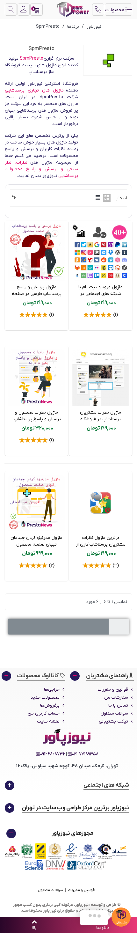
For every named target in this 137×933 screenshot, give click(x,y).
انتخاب (120, 198)
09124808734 (52, 754)
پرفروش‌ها (50, 705)
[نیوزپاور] (73, 9)
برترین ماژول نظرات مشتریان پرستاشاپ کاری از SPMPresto (101, 544)
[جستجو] (11, 10)
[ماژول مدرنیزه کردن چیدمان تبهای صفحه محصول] (36, 503)
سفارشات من (116, 697)
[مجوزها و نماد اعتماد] (67, 857)
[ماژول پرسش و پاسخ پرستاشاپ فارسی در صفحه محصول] (36, 252)
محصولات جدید (45, 697)
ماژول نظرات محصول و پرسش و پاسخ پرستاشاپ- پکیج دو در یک (36, 419)
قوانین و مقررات (113, 690)
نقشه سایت (48, 721)
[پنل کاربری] (24, 10)
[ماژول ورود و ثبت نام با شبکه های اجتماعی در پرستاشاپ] (100, 252)
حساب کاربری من (44, 713)
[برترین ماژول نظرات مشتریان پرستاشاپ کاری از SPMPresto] (100, 503)
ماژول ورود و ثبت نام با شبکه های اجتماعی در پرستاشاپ (100, 294)
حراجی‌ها (52, 690)
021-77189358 (85, 754)
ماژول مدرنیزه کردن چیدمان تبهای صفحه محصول (36, 541)
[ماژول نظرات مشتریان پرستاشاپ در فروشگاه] (100, 377)
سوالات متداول (114, 713)
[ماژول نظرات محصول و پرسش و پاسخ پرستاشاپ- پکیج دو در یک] (36, 377)
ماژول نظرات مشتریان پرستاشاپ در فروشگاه (100, 415)
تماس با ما (118, 705)
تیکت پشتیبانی (113, 721)
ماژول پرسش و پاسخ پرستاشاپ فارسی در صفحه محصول (36, 294)
